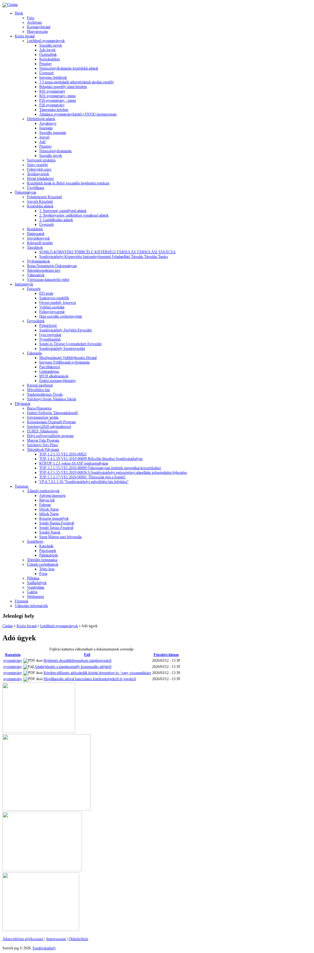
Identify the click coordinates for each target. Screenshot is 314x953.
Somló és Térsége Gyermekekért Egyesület (70, 344)
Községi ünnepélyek (54, 518)
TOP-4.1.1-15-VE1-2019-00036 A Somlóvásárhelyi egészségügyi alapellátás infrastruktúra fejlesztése (113, 472)
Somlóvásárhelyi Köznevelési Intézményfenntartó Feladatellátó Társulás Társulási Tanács (103, 256)
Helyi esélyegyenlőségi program (50, 436)
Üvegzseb (46, 73)
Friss (30, 18)
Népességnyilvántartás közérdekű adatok (68, 68)
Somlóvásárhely (44, 948)
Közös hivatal (25, 36)
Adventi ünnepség (52, 495)
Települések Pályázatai (43, 449)
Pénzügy (45, 64)
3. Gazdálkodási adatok (56, 220)
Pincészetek (47, 550)
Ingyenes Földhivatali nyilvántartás (64, 362)
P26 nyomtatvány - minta (57, 100)
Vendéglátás (35, 587)
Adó (42, 142)
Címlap (7, 626)
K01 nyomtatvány (52, 91)
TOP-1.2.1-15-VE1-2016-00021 (63, 454)
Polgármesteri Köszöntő (44, 197)
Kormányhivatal (38, 27)
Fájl (87, 655)
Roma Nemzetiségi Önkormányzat (52, 266)
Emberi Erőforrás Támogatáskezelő (52, 413)
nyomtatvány (12, 660)
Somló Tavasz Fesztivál (56, 527)
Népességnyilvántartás (55, 151)
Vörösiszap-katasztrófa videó (48, 279)
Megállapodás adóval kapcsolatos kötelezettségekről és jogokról (90, 679)
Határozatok (35, 234)
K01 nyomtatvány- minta (57, 96)
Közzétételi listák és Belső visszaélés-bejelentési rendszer (68, 183)
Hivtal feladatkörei (40, 178)
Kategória (13, 655)
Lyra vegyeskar (50, 335)
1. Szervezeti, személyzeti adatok (62, 211)
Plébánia (33, 578)
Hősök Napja (49, 509)
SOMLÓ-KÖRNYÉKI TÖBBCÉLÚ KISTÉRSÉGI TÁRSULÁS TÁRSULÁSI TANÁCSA (107, 252)
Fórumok (21, 601)
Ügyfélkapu (35, 188)
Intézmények (24, 284)
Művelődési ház (38, 390)
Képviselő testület (40, 243)
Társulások (35, 247)
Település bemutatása (42, 560)
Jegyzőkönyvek (38, 238)
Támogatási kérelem (53, 109)
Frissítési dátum (166, 655)
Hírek (19, 13)
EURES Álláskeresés (42, 431)
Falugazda (34, 353)
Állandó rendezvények (43, 491)
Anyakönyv (47, 123)
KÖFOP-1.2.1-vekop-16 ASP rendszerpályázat (73, 463)
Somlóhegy (35, 541)
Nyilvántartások (38, 261)
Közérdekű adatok (40, 206)
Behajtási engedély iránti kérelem (63, 87)
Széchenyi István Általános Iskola (51, 399)
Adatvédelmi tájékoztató (23, 938)
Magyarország (37, 31)
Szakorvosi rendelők (54, 298)
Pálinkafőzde (48, 555)
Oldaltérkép (78, 938)
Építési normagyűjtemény (57, 381)
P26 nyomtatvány (52, 105)
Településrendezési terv (43, 270)
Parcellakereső (49, 367)
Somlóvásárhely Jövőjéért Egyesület (65, 330)
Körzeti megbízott (40, 385)
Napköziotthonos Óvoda (45, 394)
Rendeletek (35, 229)
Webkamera (35, 596)
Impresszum (56, 938)
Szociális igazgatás (52, 132)
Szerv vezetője (37, 165)
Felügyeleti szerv (39, 169)
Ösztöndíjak (48, 54)
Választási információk (31, 606)
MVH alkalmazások (53, 376)
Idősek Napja (49, 514)
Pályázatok (22, 403)
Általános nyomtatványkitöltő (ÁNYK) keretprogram (78, 114)
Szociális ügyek (50, 45)
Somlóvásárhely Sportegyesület (62, 348)
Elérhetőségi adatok (41, 119)
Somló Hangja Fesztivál (56, 523)
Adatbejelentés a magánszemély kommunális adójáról (72, 667)
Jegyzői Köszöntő (40, 201)
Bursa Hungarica (39, 408)
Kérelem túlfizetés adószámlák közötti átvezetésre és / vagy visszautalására (97, 673)
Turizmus (22, 486)
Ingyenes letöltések (53, 77)
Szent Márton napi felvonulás (60, 537)
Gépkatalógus (49, 371)
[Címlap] (10, 4)
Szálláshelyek (37, 583)
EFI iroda (46, 293)
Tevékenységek (38, 174)
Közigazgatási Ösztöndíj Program (51, 422)
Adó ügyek (47, 50)
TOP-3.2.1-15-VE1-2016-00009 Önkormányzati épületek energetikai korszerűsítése (100, 468)
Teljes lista (46, 569)
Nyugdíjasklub (50, 339)
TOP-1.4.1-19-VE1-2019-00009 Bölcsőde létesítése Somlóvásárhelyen (91, 459)
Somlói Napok (49, 532)
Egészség (33, 289)
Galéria (32, 592)
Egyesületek (35, 321)
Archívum (34, 22)
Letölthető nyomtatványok (46, 41)
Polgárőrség (48, 325)
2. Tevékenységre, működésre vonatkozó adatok (74, 215)
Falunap (45, 505)
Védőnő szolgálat (51, 307)
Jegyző (44, 137)
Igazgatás (46, 128)
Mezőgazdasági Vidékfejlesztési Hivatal (68, 358)
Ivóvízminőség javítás (43, 417)
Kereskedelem (49, 59)
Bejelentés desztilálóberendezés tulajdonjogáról (77, 660)
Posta (43, 573)
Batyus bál (47, 500)
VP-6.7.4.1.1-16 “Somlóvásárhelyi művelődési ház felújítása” (83, 482)
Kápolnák (46, 546)
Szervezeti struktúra (41, 160)
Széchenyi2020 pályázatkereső (49, 426)
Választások (35, 275)
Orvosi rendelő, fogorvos (57, 302)
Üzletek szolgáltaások (42, 564)
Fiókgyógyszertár (52, 312)
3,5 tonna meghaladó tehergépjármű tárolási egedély (76, 82)
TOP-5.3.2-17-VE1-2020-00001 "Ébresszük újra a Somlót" (82, 477)
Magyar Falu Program (43, 440)
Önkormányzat (25, 192)
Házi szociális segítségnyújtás (60, 316)
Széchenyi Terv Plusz (42, 445)
